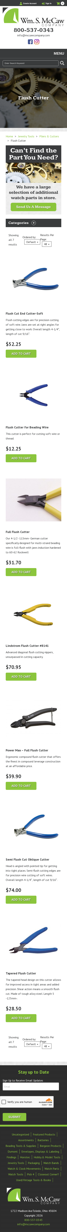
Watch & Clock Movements (24, 1168)
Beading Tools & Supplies (21, 1146)
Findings (11, 1157)
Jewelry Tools (26, 136)
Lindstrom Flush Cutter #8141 (27, 646)
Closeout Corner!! (48, 1174)
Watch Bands (51, 1163)
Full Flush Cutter (17, 532)
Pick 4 (30, 1174)
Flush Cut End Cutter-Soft (24, 313)
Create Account (30, 3)
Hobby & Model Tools (47, 1157)
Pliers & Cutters (49, 136)
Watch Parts (51, 1168)
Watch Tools (15, 1174)
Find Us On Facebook (30, 42)
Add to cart (21, 353)
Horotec (25, 1157)
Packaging (34, 1163)
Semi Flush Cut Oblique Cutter (27, 859)
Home (9, 136)
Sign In (48, 3)
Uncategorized (20, 1134)
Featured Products (44, 1134)
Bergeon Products (50, 1146)
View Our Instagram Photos (36, 42)
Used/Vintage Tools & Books (33, 1180)
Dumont (13, 1151)
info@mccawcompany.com (33, 35)
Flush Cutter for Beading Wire (27, 427)
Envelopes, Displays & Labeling (40, 1151)
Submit (14, 1117)
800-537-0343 (34, 30)
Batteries (43, 1140)
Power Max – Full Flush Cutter (27, 750)
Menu (59, 53)
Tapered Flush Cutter (21, 973)
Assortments (26, 1140)
